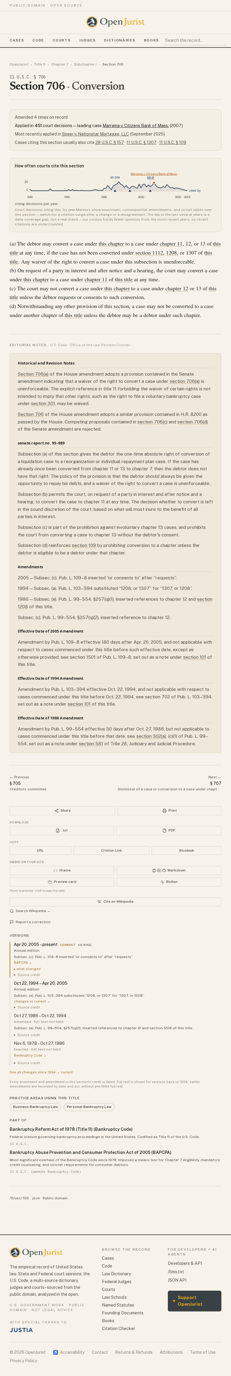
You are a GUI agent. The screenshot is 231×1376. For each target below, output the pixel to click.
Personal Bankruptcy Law (89, 1107)
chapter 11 (171, 243)
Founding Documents (122, 1312)
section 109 (84, 545)
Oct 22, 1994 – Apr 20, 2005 (40, 983)
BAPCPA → (23, 962)
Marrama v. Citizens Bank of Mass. (136, 125)
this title (124, 279)
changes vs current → (32, 1001)
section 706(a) (185, 381)
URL (40, 850)
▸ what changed (27, 969)
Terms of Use (203, 1352)
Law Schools (114, 1297)
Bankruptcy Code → (30, 1055)
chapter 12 (176, 288)
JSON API (177, 1280)
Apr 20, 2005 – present (35, 944)
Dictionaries (119, 40)
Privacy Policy (23, 1360)
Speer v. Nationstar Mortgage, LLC (95, 134)
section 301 (43, 403)
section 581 (91, 743)
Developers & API (185, 1263)
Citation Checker (118, 1328)
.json (36, 1198)
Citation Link (111, 850)
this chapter (111, 243)
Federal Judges (116, 1281)
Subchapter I (85, 64)
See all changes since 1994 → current (41, 1072)
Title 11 (39, 64)
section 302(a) (151, 736)
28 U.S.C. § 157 (109, 142)
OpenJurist (19, 64)
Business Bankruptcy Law (35, 1107)
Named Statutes (118, 1305)
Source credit (28, 975)
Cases (17, 40)
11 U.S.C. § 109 (172, 142)
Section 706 (31, 414)
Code (38, 40)
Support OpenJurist (187, 1301)
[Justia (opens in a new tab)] (21, 1330)
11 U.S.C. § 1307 (141, 142)
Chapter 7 (59, 64)
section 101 (194, 657)
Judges (87, 40)
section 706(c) (152, 421)
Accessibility (69, 1352)
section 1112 (149, 252)
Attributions (171, 1352)
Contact (100, 1352)
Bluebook (186, 850)
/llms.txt (176, 1271)
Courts (62, 40)
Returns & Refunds (133, 1352)
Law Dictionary (116, 1273)
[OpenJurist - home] (115, 22)
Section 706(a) (33, 374)
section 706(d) (192, 421)
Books (151, 40)
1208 (171, 252)
